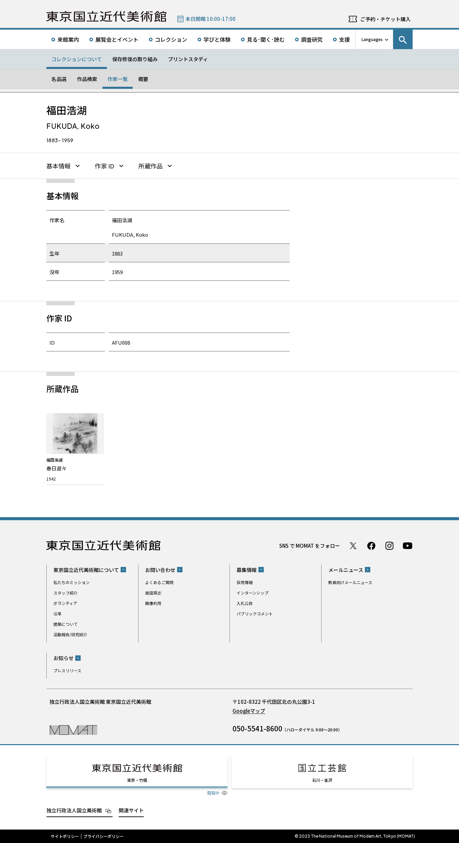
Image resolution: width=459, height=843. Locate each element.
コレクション (171, 39)
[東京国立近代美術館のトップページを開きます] (73, 729)
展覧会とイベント (116, 39)
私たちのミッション (71, 582)
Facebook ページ (371, 546)
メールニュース (345, 569)
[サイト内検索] (403, 39)
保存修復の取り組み (135, 59)
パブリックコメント (255, 613)
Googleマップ (249, 710)
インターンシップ (252, 593)
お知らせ (63, 657)
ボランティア (65, 603)
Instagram (389, 546)
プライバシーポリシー (103, 836)
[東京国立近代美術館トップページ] (106, 16)
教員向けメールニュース (350, 582)
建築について (65, 624)
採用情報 (245, 582)
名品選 (59, 78)
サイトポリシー (65, 836)
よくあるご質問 (159, 582)
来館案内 (68, 39)
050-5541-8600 (257, 728)
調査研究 (312, 39)
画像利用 (153, 603)
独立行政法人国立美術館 (74, 810)
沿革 (57, 613)
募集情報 (247, 569)
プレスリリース (67, 670)
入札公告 (245, 603)
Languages (372, 39)
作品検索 (87, 78)
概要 (143, 78)
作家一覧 (118, 78)
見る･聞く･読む (266, 39)
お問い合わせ (160, 569)
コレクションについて (76, 59)
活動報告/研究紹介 (70, 634)
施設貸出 (153, 593)
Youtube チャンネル (408, 546)
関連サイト (131, 810)
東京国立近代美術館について (86, 569)
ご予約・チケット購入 (385, 19)
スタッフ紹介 (65, 593)
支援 (344, 39)
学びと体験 (217, 39)
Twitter (353, 546)
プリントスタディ (188, 59)
